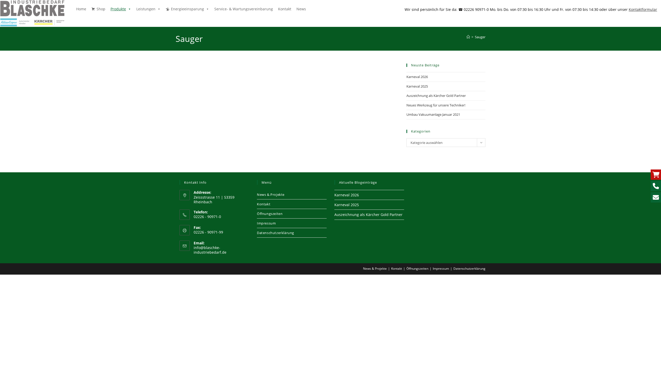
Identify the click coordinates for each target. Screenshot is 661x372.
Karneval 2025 (417, 86)
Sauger (480, 37)
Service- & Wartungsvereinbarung (243, 8)
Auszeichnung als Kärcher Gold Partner (436, 95)
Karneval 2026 (417, 76)
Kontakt (284, 8)
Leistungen (145, 8)
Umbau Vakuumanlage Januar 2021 (433, 114)
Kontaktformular (643, 9)
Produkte (118, 8)
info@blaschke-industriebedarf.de (210, 250)
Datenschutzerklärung (275, 232)
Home (81, 8)
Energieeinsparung (187, 8)
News (301, 8)
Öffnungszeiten (269, 213)
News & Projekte (271, 194)
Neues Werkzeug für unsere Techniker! (435, 105)
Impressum (266, 223)
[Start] (468, 37)
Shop (101, 8)
